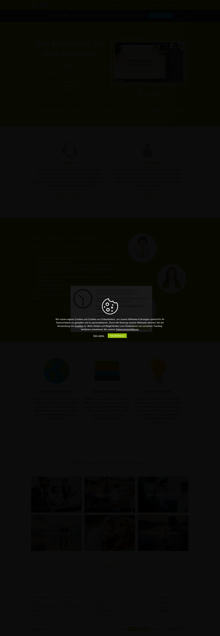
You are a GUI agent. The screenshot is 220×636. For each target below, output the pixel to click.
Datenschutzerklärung (127, 329)
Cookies (79, 326)
